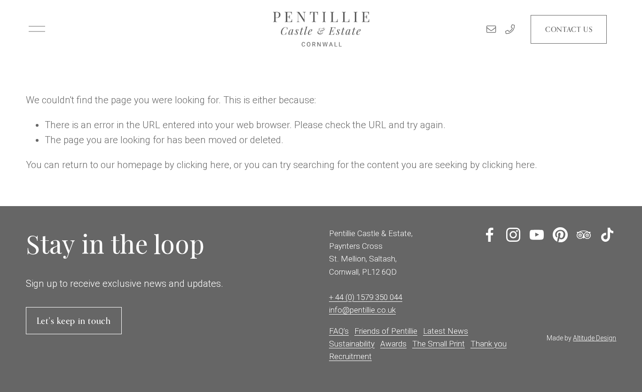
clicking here (203, 164)
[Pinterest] (560, 234)
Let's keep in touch (74, 320)
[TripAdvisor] (583, 234)
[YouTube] (536, 234)
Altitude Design (594, 338)
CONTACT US (568, 29)
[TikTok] (607, 234)
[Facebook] (489, 234)
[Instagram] (513, 234)
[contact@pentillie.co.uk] (491, 29)
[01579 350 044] (510, 29)
